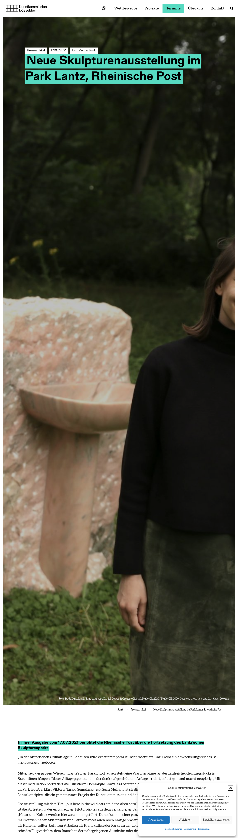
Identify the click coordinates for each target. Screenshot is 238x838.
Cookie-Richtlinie (173, 829)
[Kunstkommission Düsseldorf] (26, 8)
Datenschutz (190, 829)
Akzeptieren (155, 819)
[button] (230, 788)
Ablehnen (185, 819)
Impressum (204, 829)
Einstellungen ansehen (216, 819)
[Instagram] (103, 8)
